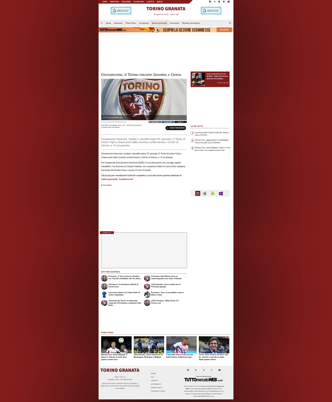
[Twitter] (215, 2)
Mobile (153, 373)
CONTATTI (150, 1)
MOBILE (160, 1)
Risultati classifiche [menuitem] (191, 23)
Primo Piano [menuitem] (131, 23)
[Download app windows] (228, 2)
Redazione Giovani (110, 127)
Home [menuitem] (108, 23)
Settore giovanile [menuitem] (159, 23)
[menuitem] (102, 23)
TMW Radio (114, 1)
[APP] (198, 193)
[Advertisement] (210, 299)
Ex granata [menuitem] (144, 23)
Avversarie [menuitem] (174, 23)
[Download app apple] (219, 2)
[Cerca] (230, 23)
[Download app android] (224, 2)
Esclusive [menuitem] (118, 23)
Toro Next (107, 185)
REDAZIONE (126, 1)
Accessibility (156, 384)
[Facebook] (210, 2)
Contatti (154, 380)
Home (104, 1)
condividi (167, 122)
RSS (152, 377)
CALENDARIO (138, 1)
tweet (180, 122)
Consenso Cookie (158, 391)
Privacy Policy (156, 387)
